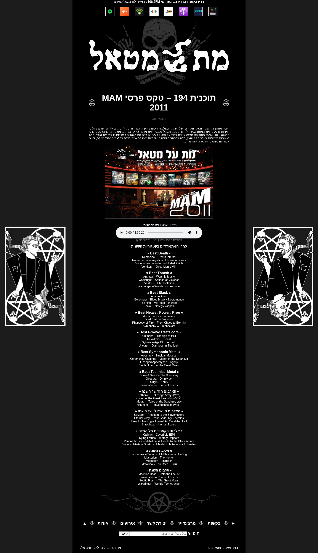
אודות (103, 523)
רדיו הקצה (196, 1)
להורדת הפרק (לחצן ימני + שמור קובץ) (159, 240)
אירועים (127, 523)
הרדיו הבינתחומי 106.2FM (167, 1)
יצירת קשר (157, 523)
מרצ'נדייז (187, 523)
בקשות (214, 523)
